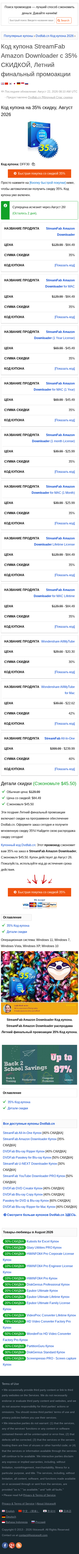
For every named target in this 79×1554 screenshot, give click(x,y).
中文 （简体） (30, 1511)
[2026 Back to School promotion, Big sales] (39, 1083)
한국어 (51, 1511)
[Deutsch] (18, 83)
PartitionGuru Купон (40, 1346)
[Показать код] (65, 265)
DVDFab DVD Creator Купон (23, 1188)
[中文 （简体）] (6, 83)
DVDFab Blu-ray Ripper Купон (24, 1151)
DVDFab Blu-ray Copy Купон (23, 1194)
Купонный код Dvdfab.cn (18, 845)
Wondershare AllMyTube (58, 641)
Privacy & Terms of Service (39, 1495)
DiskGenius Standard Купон (46, 1352)
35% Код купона (18, 925)
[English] (2, 83)
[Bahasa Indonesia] (22, 83)
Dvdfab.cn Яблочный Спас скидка (50, 97)
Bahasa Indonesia (17, 1522)
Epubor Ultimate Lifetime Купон (48, 1296)
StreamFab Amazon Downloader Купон (30, 1139)
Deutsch (11, 1516)
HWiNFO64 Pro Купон (42, 1278)
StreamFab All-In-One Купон (22, 1133)
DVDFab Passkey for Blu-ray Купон (27, 1157)
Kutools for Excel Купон (43, 1241)
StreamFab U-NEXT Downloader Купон (30, 1163)
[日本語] (14, 83)
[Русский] (26, 83)
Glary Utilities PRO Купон (44, 1247)
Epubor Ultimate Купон (42, 1290)
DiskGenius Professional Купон (48, 1284)
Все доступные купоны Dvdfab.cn (29, 1123)
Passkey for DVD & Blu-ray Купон (26, 1200)
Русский (40, 1522)
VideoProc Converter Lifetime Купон (51, 1315)
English (10, 1511)
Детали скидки (17, 931)
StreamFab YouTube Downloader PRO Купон (34, 1176)
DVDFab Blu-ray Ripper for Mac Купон (29, 1206)
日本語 (67, 1511)
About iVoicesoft (46, 1503)
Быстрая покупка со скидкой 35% (41, 173)
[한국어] (10, 83)
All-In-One (59, 738)
